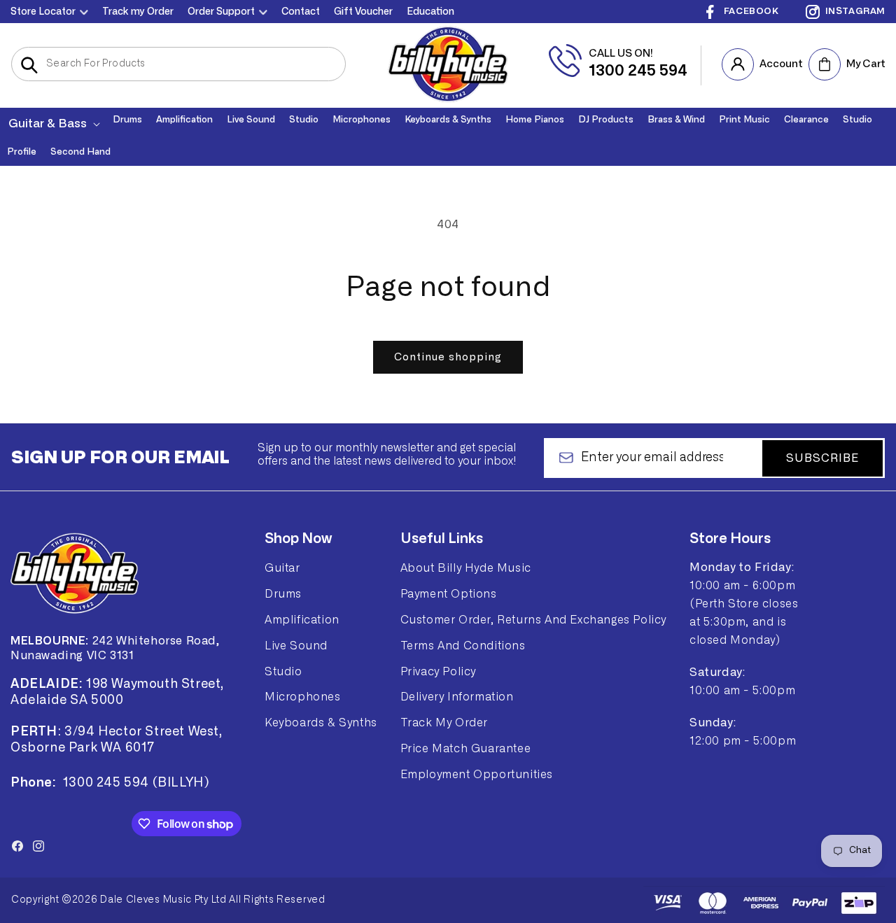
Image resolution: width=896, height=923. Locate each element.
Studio (283, 671)
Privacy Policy (438, 671)
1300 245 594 (638, 70)
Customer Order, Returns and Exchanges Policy (533, 619)
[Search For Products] (29, 65)
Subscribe (822, 457)
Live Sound (296, 645)
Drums (283, 593)
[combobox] (178, 64)
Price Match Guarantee (465, 748)
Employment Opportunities (476, 774)
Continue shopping (448, 357)
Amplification (302, 619)
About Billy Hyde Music (465, 568)
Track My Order (444, 722)
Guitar (282, 568)
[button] (53, 124)
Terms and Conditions (463, 645)
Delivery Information (457, 697)
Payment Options (448, 593)
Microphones (303, 697)
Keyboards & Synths (321, 722)
